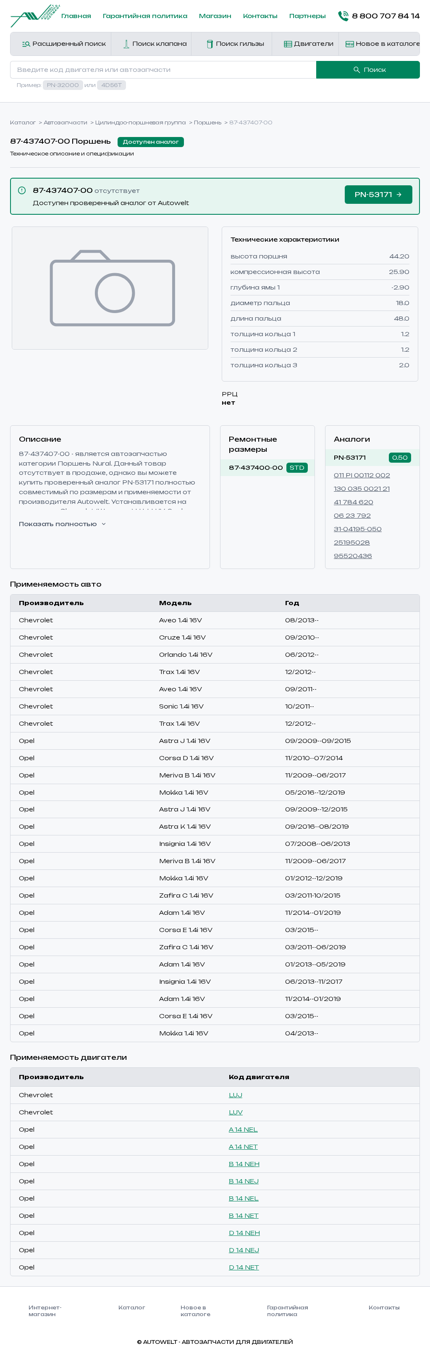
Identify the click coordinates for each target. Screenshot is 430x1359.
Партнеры (307, 15)
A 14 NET (243, 1146)
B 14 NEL (244, 1198)
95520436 (353, 555)
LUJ (235, 1094)
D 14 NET (244, 1267)
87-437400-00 (256, 467)
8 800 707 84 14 (386, 16)
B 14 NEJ (244, 1181)
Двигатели (312, 43)
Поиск (375, 69)
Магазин (215, 15)
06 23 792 (352, 515)
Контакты (260, 15)
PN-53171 (350, 457)
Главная (76, 15)
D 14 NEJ (244, 1250)
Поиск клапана (159, 43)
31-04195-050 (358, 528)
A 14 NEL (243, 1129)
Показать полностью (58, 523)
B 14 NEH (244, 1163)
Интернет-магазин (45, 1310)
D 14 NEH (244, 1232)
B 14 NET (244, 1215)
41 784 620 (353, 502)
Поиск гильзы (239, 43)
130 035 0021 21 (362, 488)
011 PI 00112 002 (362, 475)
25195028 (352, 542)
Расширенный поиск (68, 43)
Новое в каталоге (387, 43)
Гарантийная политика (145, 15)
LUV (236, 1112)
